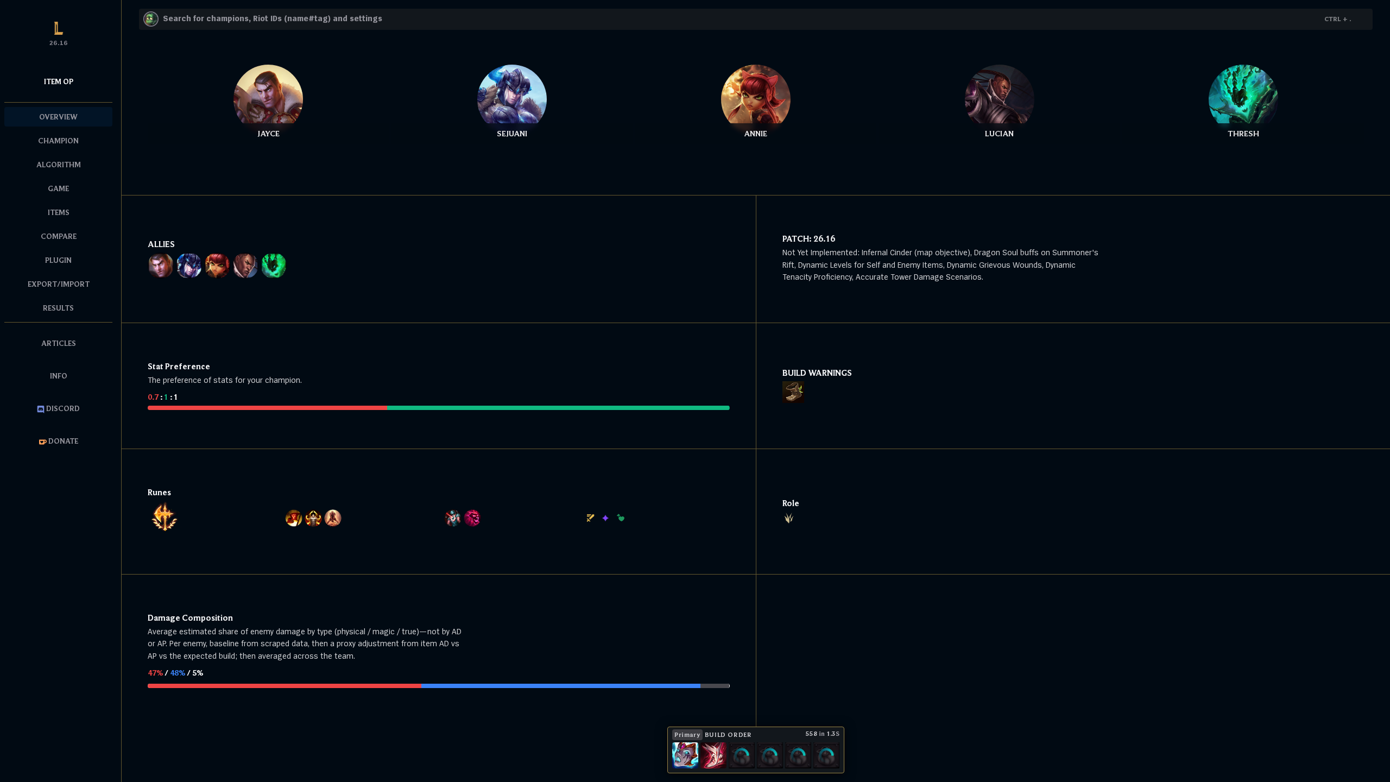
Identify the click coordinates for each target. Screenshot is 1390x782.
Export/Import (59, 284)
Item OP (58, 81)
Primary (687, 734)
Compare (59, 236)
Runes (159, 492)
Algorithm (58, 164)
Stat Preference (179, 366)
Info (58, 376)
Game (58, 188)
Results (58, 308)
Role (790, 503)
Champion (58, 141)
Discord (62, 408)
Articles (58, 343)
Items (59, 212)
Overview (58, 117)
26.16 (824, 238)
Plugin (58, 260)
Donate (62, 441)
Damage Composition (190, 617)
